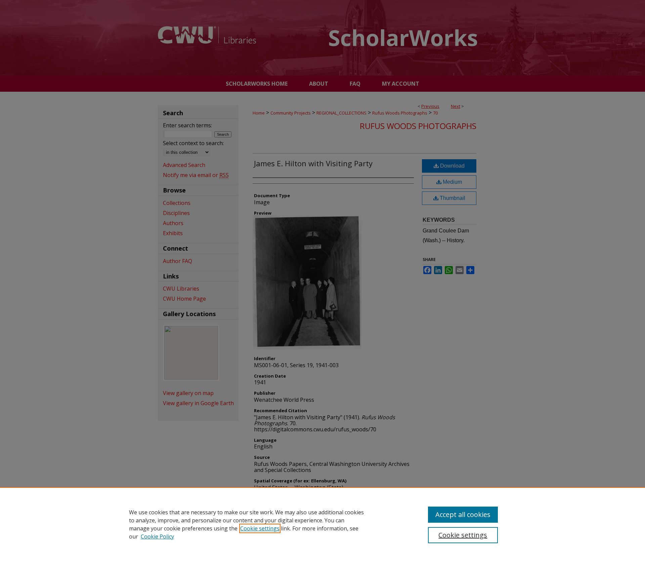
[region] (322, 524)
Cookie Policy (157, 536)
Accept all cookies (462, 514)
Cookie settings (260, 528)
